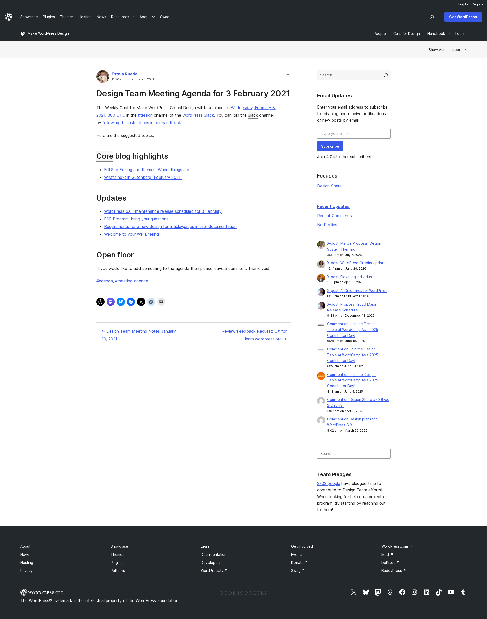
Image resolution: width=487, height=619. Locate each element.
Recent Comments (334, 215)
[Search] (386, 75)
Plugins (117, 562)
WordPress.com (396, 546)
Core (104, 156)
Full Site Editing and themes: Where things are (146, 169)
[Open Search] (432, 17)
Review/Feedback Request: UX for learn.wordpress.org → (254, 335)
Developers (211, 562)
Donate (299, 562)
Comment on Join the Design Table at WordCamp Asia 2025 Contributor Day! (352, 330)
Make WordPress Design (48, 33)
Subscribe (330, 146)
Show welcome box (445, 49)
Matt (387, 554)
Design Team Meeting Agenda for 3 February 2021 (193, 93)
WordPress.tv (214, 570)
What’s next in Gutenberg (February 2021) (143, 177)
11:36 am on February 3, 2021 (133, 79)
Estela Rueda (124, 73)
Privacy (26, 570)
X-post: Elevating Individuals (350, 277)
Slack (253, 115)
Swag (298, 570)
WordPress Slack (198, 115)
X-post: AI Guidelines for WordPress (357, 290)
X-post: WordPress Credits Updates (357, 263)
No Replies (327, 224)
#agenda (104, 281)
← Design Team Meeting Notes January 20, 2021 (138, 335)
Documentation (214, 554)
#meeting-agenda (131, 281)
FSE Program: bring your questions (136, 218)
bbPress (390, 562)
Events (297, 554)
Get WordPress (463, 17)
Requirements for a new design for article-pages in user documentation (170, 226)
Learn (205, 546)
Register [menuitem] (478, 4)
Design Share (329, 185)
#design (145, 115)
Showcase (119, 546)
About (25, 546)
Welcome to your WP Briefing (131, 234)
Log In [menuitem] (463, 4)
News (25, 554)
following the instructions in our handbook (141, 122)
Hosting (26, 562)
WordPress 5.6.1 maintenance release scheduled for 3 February (163, 211)
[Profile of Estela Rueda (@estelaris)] (102, 77)
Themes (117, 554)
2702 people (328, 483)
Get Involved (302, 546)
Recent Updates (333, 206)
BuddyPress (393, 570)
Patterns (118, 570)
